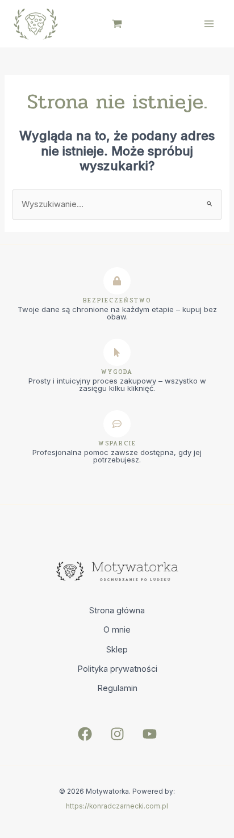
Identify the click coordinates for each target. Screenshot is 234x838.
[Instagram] (117, 734)
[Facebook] (85, 734)
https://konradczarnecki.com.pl (117, 806)
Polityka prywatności (117, 669)
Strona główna (117, 610)
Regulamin (117, 688)
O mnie (117, 630)
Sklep (117, 650)
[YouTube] (150, 734)
